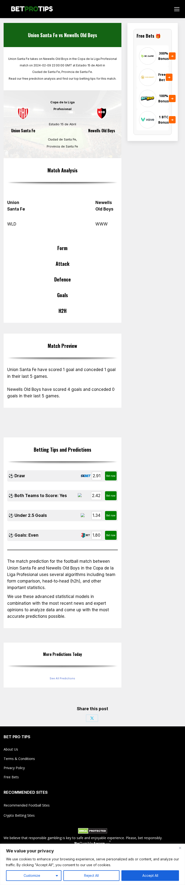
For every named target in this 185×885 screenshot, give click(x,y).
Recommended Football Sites (27, 805)
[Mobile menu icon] (176, 9)
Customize (32, 875)
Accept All (150, 875)
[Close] (180, 848)
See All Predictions (62, 678)
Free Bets (11, 777)
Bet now (110, 475)
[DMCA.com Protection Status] (92, 831)
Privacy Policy (14, 768)
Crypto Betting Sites (19, 815)
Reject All (91, 875)
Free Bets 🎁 (149, 36)
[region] (92, 864)
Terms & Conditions (19, 758)
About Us (11, 749)
